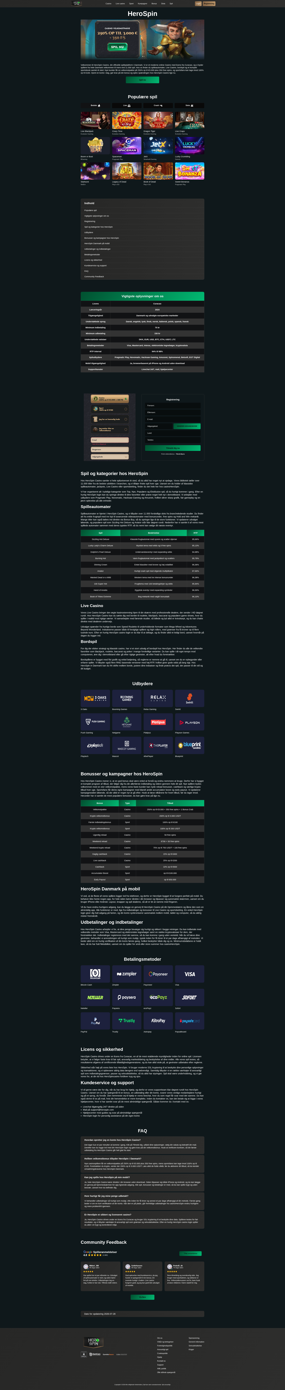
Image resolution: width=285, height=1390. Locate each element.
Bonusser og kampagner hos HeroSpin (101, 238)
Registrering (89, 221)
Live (125, 105)
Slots (188, 105)
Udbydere (88, 232)
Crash (156, 105)
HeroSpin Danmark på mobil (97, 243)
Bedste (94, 105)
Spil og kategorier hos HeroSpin (98, 227)
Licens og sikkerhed (93, 260)
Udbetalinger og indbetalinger (97, 249)
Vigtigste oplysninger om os (96, 216)
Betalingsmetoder (92, 254)
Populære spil (90, 210)
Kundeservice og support (95, 265)
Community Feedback (94, 276)
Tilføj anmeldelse (190, 1253)
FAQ (86, 271)
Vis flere (142, 1297)
